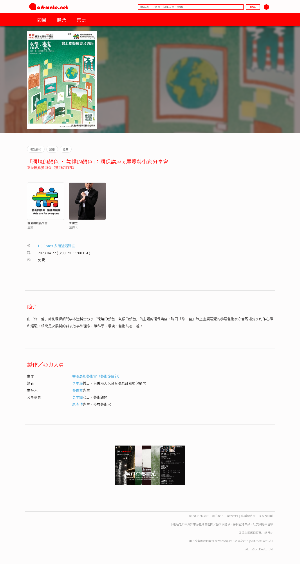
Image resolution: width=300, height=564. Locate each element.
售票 (81, 19)
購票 (61, 19)
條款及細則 (266, 516)
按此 (270, 532)
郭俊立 (73, 223)
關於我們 (217, 516)
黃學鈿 (77, 397)
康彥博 (77, 404)
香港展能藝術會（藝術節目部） (51, 167)
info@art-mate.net (255, 541)
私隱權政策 (248, 516)
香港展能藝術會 (37, 223)
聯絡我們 (232, 516)
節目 (41, 19)
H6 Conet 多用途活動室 (56, 245)
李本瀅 (77, 383)
